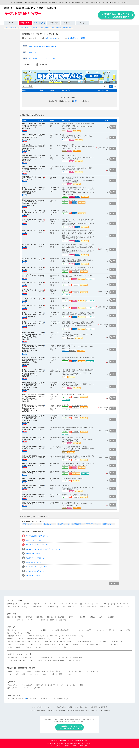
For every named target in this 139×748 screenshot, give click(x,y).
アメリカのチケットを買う (16, 699)
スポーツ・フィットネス (68, 685)
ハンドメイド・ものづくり (32, 688)
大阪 (35, 52)
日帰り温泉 (39, 685)
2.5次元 (92, 617)
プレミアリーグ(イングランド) (64, 638)
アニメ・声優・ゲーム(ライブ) (17, 607)
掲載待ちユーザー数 (50, 38)
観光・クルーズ (85, 685)
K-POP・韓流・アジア (88, 607)
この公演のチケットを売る (76, 38)
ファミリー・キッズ (37, 660)
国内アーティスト (13, 604)
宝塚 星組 (50, 617)
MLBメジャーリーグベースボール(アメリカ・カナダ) (67, 636)
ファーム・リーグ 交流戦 (22, 633)
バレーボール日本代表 (84, 641)
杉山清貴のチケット (63, 524)
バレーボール (48, 641)
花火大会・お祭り (74, 660)
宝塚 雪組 (40, 617)
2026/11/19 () (50, 58)
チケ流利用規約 (59, 707)
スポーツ (11, 627)
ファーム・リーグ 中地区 (103, 630)
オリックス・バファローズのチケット (38, 544)
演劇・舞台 (12, 614)
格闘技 (18, 647)
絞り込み (44, 64)
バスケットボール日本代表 (16, 644)
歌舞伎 (52, 620)
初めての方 (54, 23)
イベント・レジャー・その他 (19, 654)
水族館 (28, 671)
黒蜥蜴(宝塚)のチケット (33, 562)
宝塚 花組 (18, 617)
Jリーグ (20, 638)
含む (111, 86)
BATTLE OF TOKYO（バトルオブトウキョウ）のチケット (44, 549)
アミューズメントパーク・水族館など (19, 685)
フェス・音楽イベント (69, 607)
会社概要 (93, 707)
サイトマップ (52, 710)
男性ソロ (26, 604)
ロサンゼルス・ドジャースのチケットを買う (55, 699)
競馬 (65, 647)
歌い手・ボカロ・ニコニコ (119, 604)
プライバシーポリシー (37, 710)
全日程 (25, 58)
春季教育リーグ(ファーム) (15, 636)
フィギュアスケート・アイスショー (18, 641)
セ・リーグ (18, 630)
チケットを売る (39, 23)
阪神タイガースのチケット (34, 553)
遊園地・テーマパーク (14, 671)
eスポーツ (65, 657)
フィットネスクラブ (91, 671)
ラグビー (32, 644)
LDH (104, 604)
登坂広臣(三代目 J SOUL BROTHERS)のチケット (86, 524)
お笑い (101, 617)
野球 (8, 630)
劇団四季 (111, 617)
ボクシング (39, 647)
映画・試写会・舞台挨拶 (56, 660)
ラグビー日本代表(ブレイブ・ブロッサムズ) (54, 644)
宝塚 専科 (72, 617)
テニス (37, 641)
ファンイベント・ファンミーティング (19, 657)
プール (9, 674)
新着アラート (77, 101)
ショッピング (34, 674)
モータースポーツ (53, 647)
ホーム (11, 23)
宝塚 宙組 (61, 617)
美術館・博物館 (55, 671)
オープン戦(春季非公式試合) (61, 630)
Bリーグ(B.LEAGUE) (118, 641)
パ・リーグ (30, 630)
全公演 (25, 46)
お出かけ (11, 682)
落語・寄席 (62, 620)
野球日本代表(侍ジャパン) (37, 636)
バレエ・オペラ (30, 620)
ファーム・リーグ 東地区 (83, 630)
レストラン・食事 (48, 674)
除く (115, 86)
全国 (24, 52)
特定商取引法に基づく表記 (69, 710)
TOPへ (115, 583)
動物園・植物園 (40, 671)
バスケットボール (101, 641)
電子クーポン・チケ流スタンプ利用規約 (95, 710)
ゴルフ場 (67, 671)
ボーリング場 (20, 674)
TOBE (97, 604)
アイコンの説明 (27, 86)
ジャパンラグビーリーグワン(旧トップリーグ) (87, 644)
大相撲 (9, 647)
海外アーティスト (106, 607)
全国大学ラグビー (112, 644)
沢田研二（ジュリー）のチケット (32, 524)
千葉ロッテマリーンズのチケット (36, 540)
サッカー (10, 638)
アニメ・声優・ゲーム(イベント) (46, 657)
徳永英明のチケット (108, 524)
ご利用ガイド (72, 707)
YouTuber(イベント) (79, 657)
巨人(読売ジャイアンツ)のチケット (37, 566)
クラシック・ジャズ (123, 607)
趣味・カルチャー (13, 688)
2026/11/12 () (33, 58)
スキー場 (78, 671)
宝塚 (8, 617)
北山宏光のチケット (49, 524)
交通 (60, 674)
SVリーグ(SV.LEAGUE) (64, 641)
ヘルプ (82, 23)
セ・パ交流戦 (43, 630)
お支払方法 (103, 707)
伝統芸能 (42, 620)
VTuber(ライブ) (53, 607)
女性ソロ (37, 604)
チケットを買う (25, 23)
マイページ (68, 23)
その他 (68, 674)
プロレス (28, 647)
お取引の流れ (83, 707)
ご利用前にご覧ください (116, 15)
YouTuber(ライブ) (37, 607)
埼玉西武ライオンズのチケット (36, 558)
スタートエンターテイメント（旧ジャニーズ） (75, 604)
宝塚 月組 (29, 617)
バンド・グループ (50, 604)
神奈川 (30, 52)
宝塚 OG (82, 617)
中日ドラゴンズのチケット (34, 575)
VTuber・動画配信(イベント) (16, 660)
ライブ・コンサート (15, 601)
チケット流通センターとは (41, 707)
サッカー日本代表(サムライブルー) (38, 638)
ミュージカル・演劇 (13, 620)
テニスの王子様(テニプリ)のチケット (38, 536)
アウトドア (51, 685)
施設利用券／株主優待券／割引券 (21, 668)
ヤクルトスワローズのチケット (36, 571)
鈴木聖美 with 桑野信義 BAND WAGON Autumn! (42, 46)
